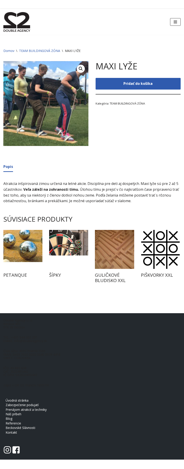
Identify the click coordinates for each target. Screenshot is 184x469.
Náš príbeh (13, 414)
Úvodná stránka (17, 400)
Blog (9, 418)
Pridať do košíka (138, 83)
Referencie (13, 423)
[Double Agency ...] (16, 22)
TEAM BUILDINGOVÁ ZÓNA (39, 51)
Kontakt (11, 432)
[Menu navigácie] (175, 22)
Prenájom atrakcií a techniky (26, 409)
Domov (8, 51)
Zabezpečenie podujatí (22, 405)
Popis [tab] (8, 166)
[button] (81, 69)
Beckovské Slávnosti (20, 428)
